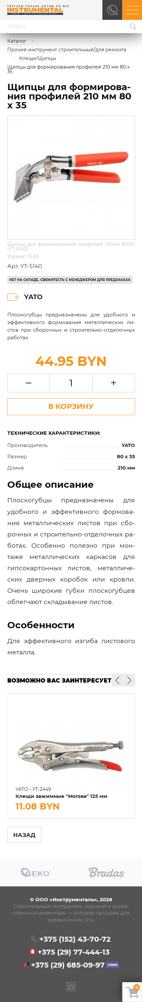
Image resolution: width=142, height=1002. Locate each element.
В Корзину (71, 406)
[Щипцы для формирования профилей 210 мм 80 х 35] (71, 177)
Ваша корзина (136, 987)
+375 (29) (74, 952)
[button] (129, 680)
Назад (24, 834)
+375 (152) (75, 939)
